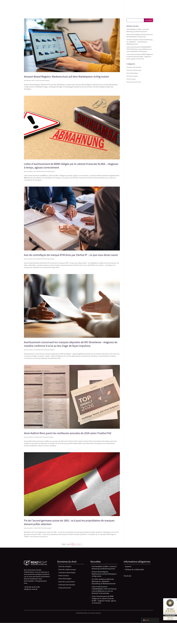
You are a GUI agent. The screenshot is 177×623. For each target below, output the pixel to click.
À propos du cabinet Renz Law (146, 9)
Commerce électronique (133, 70)
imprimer (128, 566)
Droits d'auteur (131, 79)
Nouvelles (162, 9)
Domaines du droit (106, 9)
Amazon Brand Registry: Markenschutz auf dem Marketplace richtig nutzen (66, 76)
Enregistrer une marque (125, 9)
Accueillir (94, 9)
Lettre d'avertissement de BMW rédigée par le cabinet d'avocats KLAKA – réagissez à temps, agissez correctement (139, 56)
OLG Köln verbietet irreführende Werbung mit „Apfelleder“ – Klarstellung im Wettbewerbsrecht (139, 42)
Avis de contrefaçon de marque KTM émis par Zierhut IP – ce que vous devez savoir (71, 255)
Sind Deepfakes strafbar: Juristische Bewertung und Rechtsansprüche (104, 567)
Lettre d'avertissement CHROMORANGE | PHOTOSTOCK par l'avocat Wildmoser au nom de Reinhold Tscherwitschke (139, 49)
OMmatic (28, 80)
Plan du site (127, 576)
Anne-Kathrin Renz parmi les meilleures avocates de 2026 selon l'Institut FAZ (67, 433)
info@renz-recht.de (160, 2)
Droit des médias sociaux (67, 570)
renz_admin (29, 171)
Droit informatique (132, 73)
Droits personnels (65, 588)
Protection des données (133, 67)
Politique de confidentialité (134, 570)
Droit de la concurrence (133, 82)
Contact (171, 9)
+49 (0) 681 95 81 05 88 (146, 2)
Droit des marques (44, 80)
